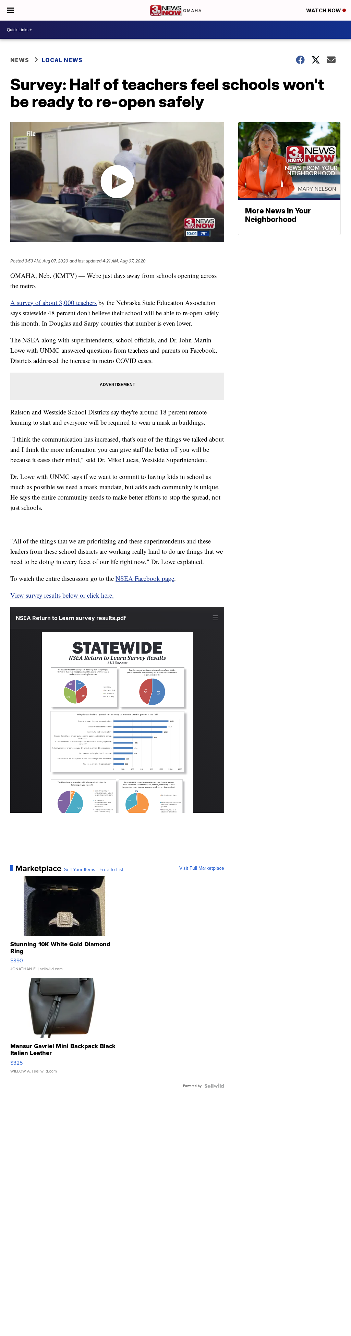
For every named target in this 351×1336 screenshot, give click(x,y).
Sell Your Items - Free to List (93, 869)
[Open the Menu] (10, 10)
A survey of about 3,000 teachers (53, 302)
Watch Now (324, 10)
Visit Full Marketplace (201, 868)
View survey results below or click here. (62, 595)
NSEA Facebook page (145, 578)
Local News (62, 60)
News (19, 60)
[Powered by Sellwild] (214, 1085)
